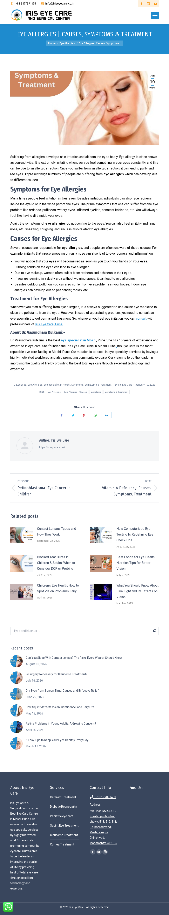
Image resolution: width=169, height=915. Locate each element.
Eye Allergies (35, 384)
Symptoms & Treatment (98, 384)
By (123, 384)
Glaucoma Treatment (64, 835)
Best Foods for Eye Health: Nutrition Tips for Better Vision (135, 563)
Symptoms (77, 384)
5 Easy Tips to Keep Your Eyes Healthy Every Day (57, 740)
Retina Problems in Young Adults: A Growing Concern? (61, 723)
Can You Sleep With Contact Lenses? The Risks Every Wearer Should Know (74, 657)
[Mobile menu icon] (155, 15)
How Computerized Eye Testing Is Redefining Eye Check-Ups (134, 534)
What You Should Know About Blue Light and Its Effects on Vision (137, 591)
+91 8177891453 (103, 797)
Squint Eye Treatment (64, 825)
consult (141, 318)
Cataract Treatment (63, 797)
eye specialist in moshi (57, 384)
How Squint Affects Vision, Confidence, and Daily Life (60, 707)
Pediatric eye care (61, 816)
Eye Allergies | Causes (75, 392)
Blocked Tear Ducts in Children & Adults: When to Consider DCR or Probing (56, 563)
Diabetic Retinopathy (63, 806)
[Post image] (21, 535)
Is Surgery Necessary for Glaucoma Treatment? (56, 674)
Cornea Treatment (62, 844)
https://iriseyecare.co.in (52, 447)
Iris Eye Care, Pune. (49, 324)
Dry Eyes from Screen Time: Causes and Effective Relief (62, 690)
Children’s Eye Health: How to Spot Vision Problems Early (58, 588)
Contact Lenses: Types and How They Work (56, 531)
